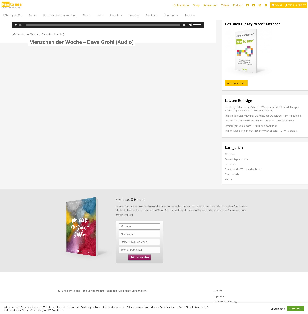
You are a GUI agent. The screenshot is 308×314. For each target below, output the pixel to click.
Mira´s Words (232, 174)
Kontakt (218, 290)
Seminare (151, 15)
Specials (114, 15)
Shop (196, 5)
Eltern (86, 15)
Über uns (169, 15)
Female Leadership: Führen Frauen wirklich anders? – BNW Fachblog (261, 130)
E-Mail (278, 5)
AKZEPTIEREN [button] (295, 308)
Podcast (238, 5)
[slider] (197, 24)
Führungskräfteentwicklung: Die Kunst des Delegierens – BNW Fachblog (263, 115)
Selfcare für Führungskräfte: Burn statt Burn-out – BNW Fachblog (259, 120)
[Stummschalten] (191, 24)
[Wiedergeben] (15, 24)
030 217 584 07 (297, 5)
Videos (225, 5)
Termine (190, 15)
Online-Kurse (181, 5)
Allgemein (230, 153)
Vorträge (134, 15)
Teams (33, 15)
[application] (108, 25)
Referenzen (210, 5)
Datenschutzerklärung (225, 301)
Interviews (230, 164)
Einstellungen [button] (278, 308)
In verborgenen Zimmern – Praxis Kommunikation (251, 125)
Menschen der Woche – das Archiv (243, 169)
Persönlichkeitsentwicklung (59, 15)
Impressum (219, 296)
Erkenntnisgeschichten (236, 159)
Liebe (99, 15)
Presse (228, 179)
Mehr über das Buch (236, 83)
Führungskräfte (12, 15)
